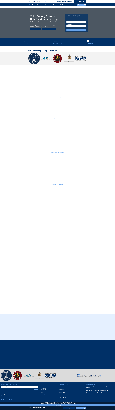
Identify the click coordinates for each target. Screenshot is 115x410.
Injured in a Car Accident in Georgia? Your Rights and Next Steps (97, 392)
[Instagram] (3, 399)
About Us (33, 4)
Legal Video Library (52, 4)
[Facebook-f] (4, 399)
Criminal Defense (64, 384)
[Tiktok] (1, 399)
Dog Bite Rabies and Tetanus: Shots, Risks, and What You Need (97, 388)
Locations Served (44, 4)
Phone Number (69, 24)
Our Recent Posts (90, 384)
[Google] (9, 399)
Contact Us (59, 4)
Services (38, 4)
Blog (63, 4)
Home (30, 4)
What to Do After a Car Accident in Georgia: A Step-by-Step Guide (97, 390)
